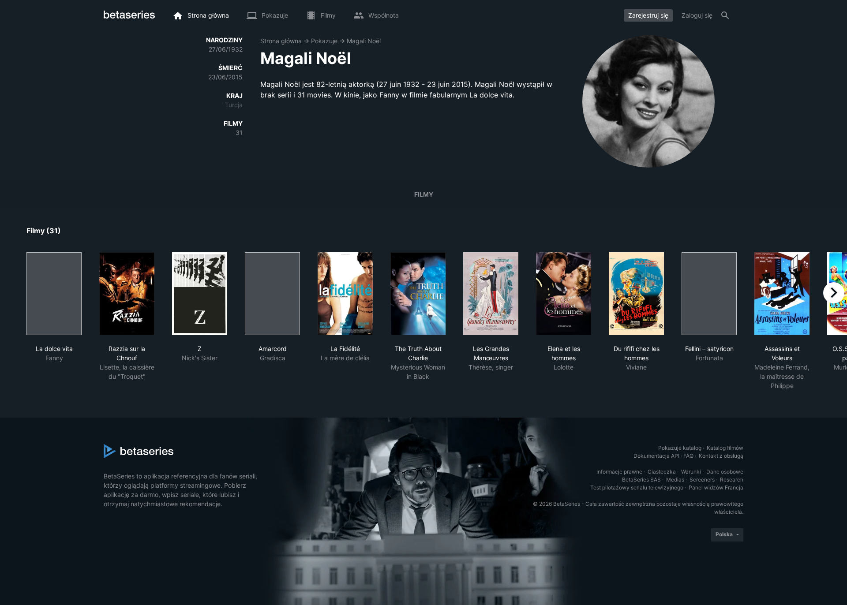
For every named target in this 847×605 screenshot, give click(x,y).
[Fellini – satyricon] (709, 293)
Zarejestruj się (648, 15)
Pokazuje (324, 41)
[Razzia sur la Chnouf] (126, 293)
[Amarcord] (272, 293)
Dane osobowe (724, 471)
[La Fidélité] (345, 293)
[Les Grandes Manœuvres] (490, 293)
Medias (675, 479)
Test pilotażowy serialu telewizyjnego (636, 487)
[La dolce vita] (54, 293)
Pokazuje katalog (679, 447)
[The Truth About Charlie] (418, 293)
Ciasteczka (662, 471)
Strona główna (281, 41)
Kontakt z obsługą (721, 455)
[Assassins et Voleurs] (782, 293)
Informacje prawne (619, 471)
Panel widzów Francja (716, 487)
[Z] (199, 293)
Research (731, 479)
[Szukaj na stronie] (725, 15)
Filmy (423, 194)
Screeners (702, 479)
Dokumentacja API (656, 455)
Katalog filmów (725, 447)
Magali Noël (364, 41)
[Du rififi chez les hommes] (636, 293)
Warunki (691, 471)
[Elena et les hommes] (563, 293)
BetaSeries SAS (641, 479)
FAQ (688, 455)
